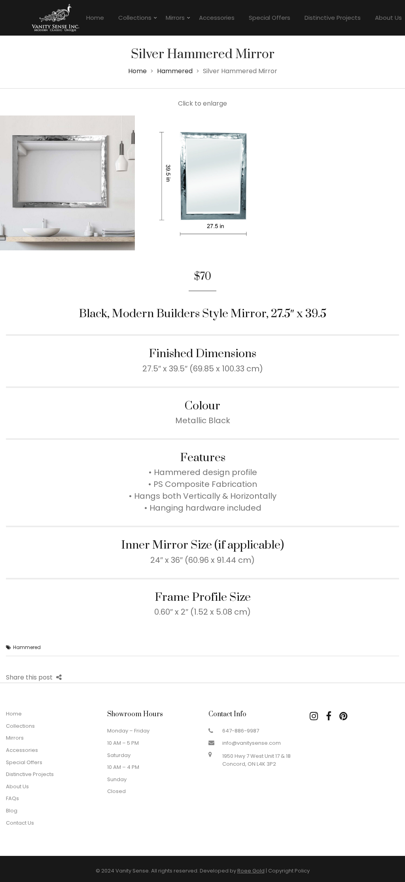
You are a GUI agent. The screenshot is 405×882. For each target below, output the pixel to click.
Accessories (217, 17)
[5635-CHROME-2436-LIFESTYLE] (67, 182)
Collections (134, 17)
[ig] (314, 716)
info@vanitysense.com (251, 743)
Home (95, 17)
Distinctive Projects (333, 17)
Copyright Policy (289, 870)
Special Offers (269, 17)
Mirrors (175, 17)
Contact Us (20, 823)
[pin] (343, 716)
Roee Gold (251, 870)
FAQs (12, 798)
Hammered (175, 71)
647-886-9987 (240, 730)
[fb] (328, 716)
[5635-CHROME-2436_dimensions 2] (202, 182)
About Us (17, 786)
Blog (11, 810)
